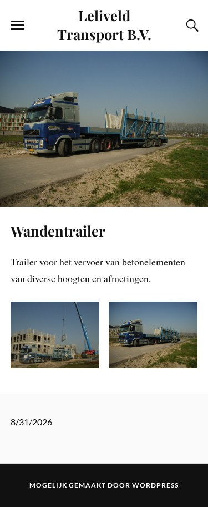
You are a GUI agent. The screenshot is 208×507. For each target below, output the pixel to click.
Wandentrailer (58, 230)
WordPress (155, 485)
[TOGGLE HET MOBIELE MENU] (17, 26)
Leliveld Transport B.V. (104, 24)
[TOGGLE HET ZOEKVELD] (190, 26)
